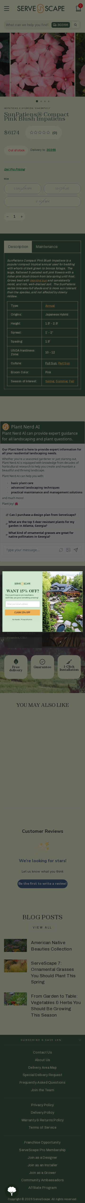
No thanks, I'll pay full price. (22, 619)
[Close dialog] (80, 573)
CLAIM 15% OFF (22, 612)
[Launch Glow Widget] (12, 1191)
